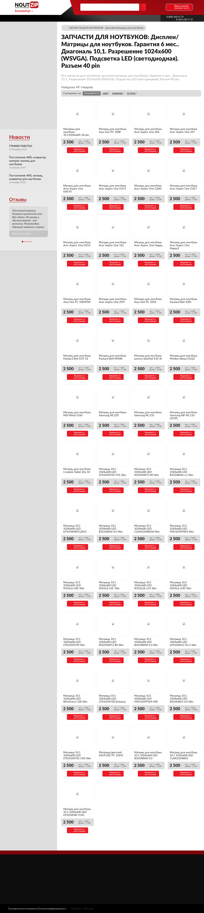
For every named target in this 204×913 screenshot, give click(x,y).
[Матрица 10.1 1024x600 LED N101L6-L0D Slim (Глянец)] (77, 567)
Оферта (76, 887)
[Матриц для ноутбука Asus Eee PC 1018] (148, 284)
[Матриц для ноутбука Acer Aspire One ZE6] (148, 114)
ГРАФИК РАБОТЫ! (20, 146)
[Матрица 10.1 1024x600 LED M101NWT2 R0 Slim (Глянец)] (113, 624)
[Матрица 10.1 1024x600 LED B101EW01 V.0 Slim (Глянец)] (184, 680)
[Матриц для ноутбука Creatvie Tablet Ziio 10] (77, 454)
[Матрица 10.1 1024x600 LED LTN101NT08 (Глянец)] (113, 680)
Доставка (70, 18)
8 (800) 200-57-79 (175, 17)
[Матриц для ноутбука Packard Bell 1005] (184, 284)
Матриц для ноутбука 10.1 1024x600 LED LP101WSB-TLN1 (77, 812)
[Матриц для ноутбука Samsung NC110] (148, 397)
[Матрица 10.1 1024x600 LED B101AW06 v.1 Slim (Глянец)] (184, 454)
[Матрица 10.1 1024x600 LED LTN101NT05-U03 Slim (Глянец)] (77, 737)
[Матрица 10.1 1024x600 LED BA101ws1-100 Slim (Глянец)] (77, 680)
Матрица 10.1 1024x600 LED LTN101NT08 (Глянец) (112, 699)
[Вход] (157, 7)
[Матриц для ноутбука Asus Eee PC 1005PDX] (77, 284)
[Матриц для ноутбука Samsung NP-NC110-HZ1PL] (184, 397)
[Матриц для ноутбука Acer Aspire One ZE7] (184, 114)
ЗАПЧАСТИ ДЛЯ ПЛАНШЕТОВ (127, 879)
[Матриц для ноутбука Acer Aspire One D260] (148, 170)
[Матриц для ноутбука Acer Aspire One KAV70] (77, 170)
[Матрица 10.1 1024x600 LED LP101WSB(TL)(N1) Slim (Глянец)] (77, 510)
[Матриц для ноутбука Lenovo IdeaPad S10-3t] (148, 340)
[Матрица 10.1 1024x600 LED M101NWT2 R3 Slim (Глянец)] (148, 454)
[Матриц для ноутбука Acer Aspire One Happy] (148, 227)
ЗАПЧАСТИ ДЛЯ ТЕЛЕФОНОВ (127, 883)
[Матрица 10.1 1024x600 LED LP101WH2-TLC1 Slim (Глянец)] (184, 624)
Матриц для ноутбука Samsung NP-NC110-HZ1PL (183, 415)
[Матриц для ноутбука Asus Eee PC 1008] (113, 114)
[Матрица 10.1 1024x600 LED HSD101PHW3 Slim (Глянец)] (184, 510)
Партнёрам (88, 18)
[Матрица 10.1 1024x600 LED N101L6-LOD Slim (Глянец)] (184, 567)
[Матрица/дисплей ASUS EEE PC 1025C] (113, 737)
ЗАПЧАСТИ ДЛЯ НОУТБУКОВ (126, 875)
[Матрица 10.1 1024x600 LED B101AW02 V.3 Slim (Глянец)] (148, 624)
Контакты (147, 18)
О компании (52, 18)
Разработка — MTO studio (82, 909)
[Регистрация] (163, 7)
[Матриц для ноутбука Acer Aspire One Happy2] (184, 227)
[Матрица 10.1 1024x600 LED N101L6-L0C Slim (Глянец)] (113, 567)
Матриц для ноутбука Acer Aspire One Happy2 (183, 245)
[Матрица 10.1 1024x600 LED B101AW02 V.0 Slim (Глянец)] (113, 510)
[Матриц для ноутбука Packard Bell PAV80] (113, 340)
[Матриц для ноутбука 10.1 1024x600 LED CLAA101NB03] (184, 737)
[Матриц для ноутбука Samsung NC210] (113, 397)
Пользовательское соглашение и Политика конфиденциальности (37, 909)
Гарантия (130, 18)
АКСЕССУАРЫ (118, 870)
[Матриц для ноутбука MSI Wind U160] (77, 397)
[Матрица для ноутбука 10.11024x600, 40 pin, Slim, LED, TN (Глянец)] (77, 114)
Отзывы (18, 199)
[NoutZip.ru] (27, 7)
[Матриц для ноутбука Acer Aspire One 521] (113, 227)
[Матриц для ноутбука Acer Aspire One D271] (113, 170)
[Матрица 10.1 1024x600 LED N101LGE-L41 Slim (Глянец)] (148, 567)
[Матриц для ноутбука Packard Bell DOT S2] (77, 340)
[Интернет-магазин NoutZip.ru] (65, 28)
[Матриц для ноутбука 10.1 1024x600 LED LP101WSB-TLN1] (77, 794)
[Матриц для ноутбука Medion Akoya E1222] (184, 340)
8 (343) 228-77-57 (184, 20)
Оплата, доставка (109, 18)
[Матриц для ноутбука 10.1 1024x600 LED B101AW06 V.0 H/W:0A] (148, 737)
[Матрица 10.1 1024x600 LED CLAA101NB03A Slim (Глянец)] (148, 510)
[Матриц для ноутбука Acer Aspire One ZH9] (113, 284)
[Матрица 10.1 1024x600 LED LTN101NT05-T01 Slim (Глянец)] (113, 454)
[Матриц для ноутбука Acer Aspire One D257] (184, 170)
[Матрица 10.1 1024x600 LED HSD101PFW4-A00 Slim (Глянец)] (148, 680)
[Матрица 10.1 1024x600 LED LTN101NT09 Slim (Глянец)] (77, 624)
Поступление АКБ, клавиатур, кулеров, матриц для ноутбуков (27, 161)
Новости (19, 137)
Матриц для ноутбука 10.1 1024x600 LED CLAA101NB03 (183, 755)
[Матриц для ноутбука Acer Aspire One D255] (77, 227)
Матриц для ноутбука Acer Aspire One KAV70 (77, 188)
